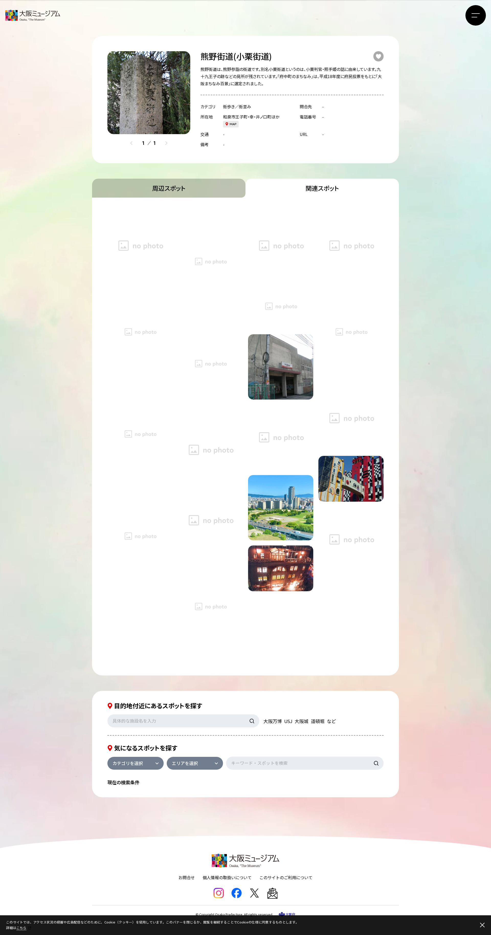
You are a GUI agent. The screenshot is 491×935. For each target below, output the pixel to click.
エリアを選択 (185, 763)
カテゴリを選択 (128, 763)
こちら (21, 927)
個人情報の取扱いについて (227, 877)
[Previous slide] (131, 143)
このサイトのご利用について (286, 877)
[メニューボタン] (475, 15)
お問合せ (186, 877)
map (233, 124)
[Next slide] (166, 143)
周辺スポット (168, 188)
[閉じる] (482, 925)
